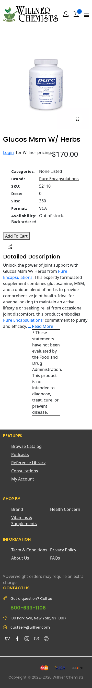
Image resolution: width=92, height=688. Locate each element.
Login (8, 152)
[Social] (10, 246)
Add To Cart (16, 236)
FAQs (55, 558)
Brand (17, 509)
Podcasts (20, 454)
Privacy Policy (63, 550)
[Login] (65, 14)
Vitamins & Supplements (24, 520)
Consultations (24, 471)
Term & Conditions (29, 550)
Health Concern (65, 509)
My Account (22, 479)
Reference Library (28, 462)
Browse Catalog (26, 446)
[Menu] (86, 14)
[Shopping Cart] (76, 13)
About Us (20, 558)
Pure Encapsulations (59, 178)
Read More (42, 326)
